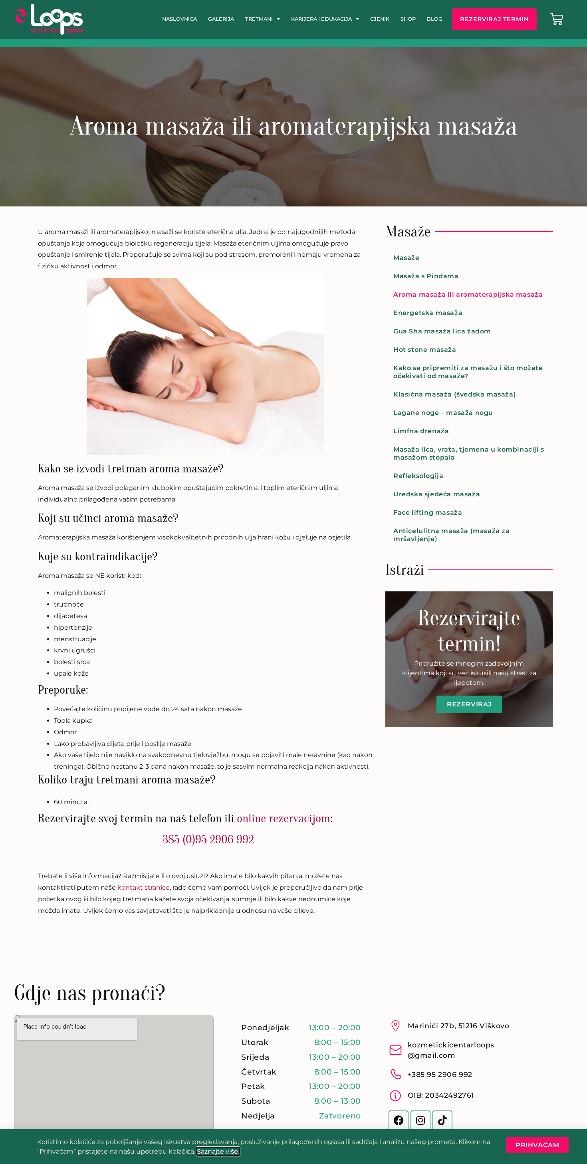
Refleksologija (418, 476)
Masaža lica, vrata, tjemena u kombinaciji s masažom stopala (468, 453)
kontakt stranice (143, 887)
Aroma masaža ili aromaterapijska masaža (468, 294)
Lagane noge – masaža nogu (443, 412)
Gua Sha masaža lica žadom (442, 331)
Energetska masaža (427, 313)
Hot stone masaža (424, 349)
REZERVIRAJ (469, 704)
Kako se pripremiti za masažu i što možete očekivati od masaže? (468, 372)
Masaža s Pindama (426, 276)
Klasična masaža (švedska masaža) (454, 394)
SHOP (408, 19)
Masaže (406, 258)
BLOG (434, 19)
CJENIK (379, 19)
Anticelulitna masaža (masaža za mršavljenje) (451, 535)
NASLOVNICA (179, 19)
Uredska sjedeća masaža (436, 494)
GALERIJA (221, 19)
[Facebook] (399, 1120)
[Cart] (557, 19)
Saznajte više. (218, 1151)
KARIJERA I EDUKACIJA (321, 19)
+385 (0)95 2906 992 (205, 840)
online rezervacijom (283, 818)
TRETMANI (259, 19)
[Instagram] (420, 1120)
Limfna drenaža (421, 431)
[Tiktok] (442, 1120)
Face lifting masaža (427, 512)
